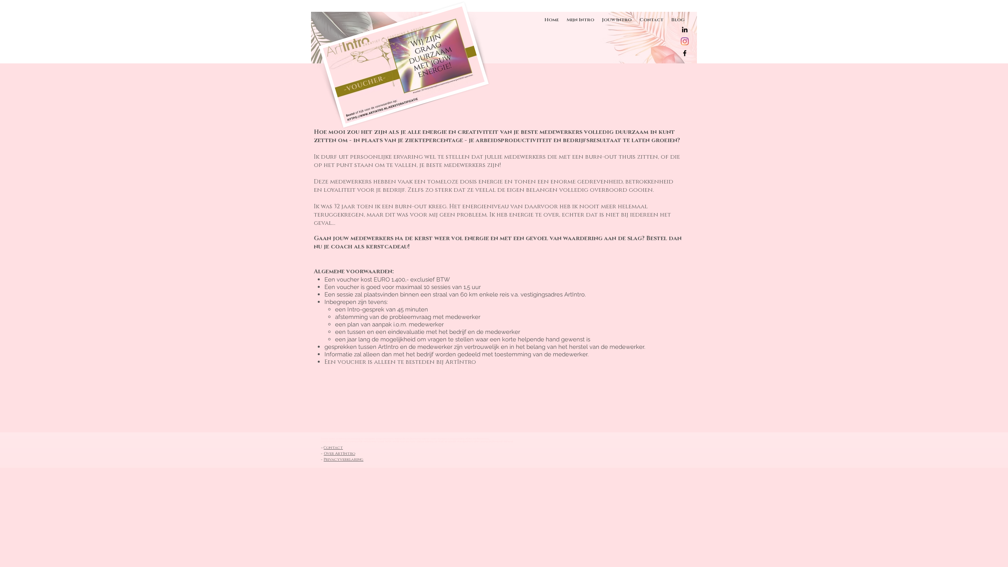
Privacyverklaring (343, 459)
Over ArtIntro (339, 453)
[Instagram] (685, 41)
